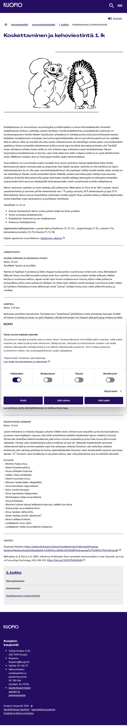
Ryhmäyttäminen (15, 581)
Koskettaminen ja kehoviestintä (23, 596)
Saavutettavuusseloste (43, 710)
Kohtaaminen (13, 588)
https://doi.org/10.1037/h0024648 (64, 560)
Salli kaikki (104, 400)
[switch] (48, 379)
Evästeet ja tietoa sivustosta (19, 713)
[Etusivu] (5, 25)
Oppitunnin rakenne (51, 238)
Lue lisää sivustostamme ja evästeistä (25, 361)
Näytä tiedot (110, 391)
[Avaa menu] (119, 5)
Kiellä (23, 400)
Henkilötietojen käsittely (16, 710)
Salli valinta (63, 400)
